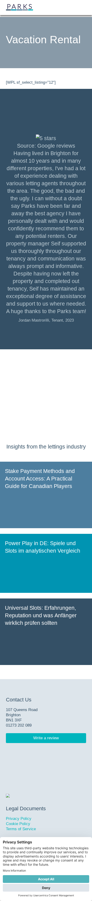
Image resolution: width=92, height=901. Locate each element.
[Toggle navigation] (81, 7)
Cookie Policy (18, 824)
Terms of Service (21, 829)
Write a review (46, 738)
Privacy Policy (18, 818)
